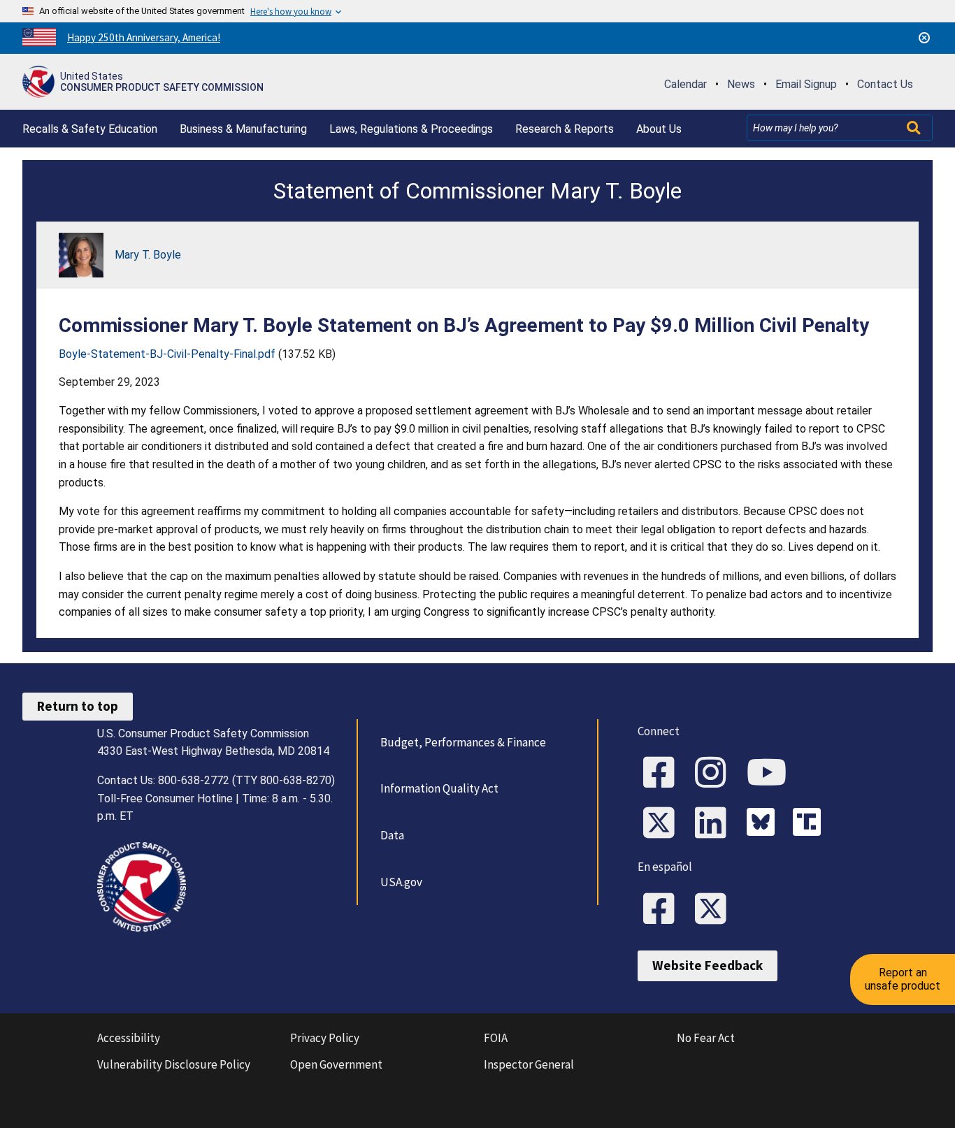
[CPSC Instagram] (715, 774)
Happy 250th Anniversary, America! (143, 37)
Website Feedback (707, 965)
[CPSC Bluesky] (764, 824)
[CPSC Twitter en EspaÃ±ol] (715, 910)
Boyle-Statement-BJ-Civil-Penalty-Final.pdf (167, 354)
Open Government (336, 1064)
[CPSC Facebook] (663, 774)
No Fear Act (706, 1038)
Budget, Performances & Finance (463, 742)
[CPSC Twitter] (663, 824)
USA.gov (401, 882)
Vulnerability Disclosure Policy (173, 1064)
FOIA (496, 1038)
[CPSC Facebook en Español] (663, 910)
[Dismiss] (924, 37)
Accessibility (128, 1038)
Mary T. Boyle (148, 254)
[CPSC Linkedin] (715, 824)
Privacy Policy (324, 1038)
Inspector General (529, 1064)
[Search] (915, 127)
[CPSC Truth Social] (810, 824)
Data (392, 835)
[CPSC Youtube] (771, 774)
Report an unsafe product (902, 979)
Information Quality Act (439, 788)
